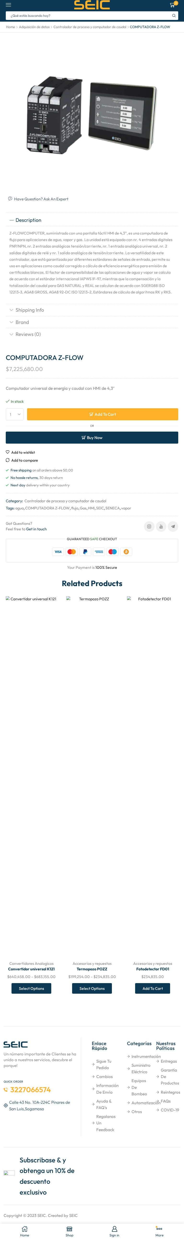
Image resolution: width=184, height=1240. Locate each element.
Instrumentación (146, 1056)
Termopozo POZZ (92, 969)
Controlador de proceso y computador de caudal (89, 27)
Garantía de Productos (170, 1076)
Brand (22, 322)
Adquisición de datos (34, 27)
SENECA (112, 508)
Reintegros (170, 1092)
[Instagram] (149, 526)
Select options (31, 988)
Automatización (146, 1102)
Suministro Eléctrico (141, 1068)
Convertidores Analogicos (31, 963)
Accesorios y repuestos (92, 963)
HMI (91, 508)
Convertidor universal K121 (31, 969)
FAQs (166, 1101)
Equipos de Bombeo (139, 1087)
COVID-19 (170, 1109)
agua (19, 508)
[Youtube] (161, 526)
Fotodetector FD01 (152, 969)
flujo (74, 508)
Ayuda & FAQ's (103, 1104)
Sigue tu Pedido (103, 1064)
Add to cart (105, 414)
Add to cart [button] (153, 988)
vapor (126, 508)
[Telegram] (173, 526)
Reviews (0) (28, 334)
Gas (83, 508)
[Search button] (174, 16)
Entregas (169, 1061)
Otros (137, 1111)
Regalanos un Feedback (105, 1123)
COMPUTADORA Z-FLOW (47, 508)
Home (10, 27)
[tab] (92, 220)
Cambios (104, 1076)
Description (28, 220)
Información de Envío (107, 1088)
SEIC (100, 508)
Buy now (95, 437)
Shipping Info (30, 310)
